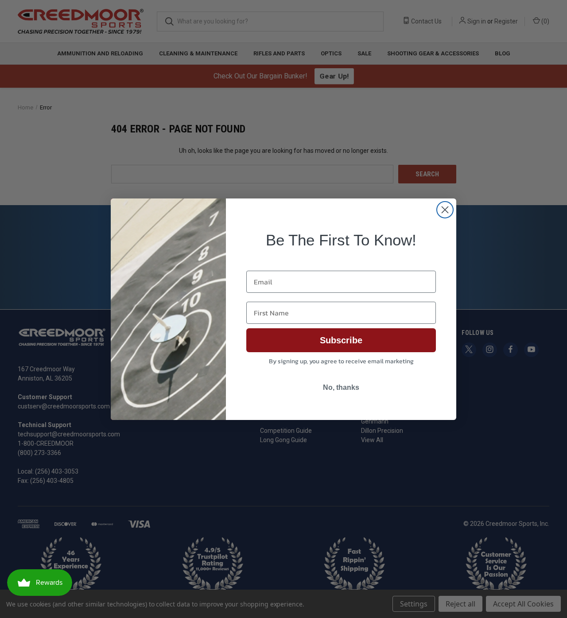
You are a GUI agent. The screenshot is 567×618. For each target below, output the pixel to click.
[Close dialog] (445, 210)
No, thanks (341, 387)
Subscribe (341, 340)
